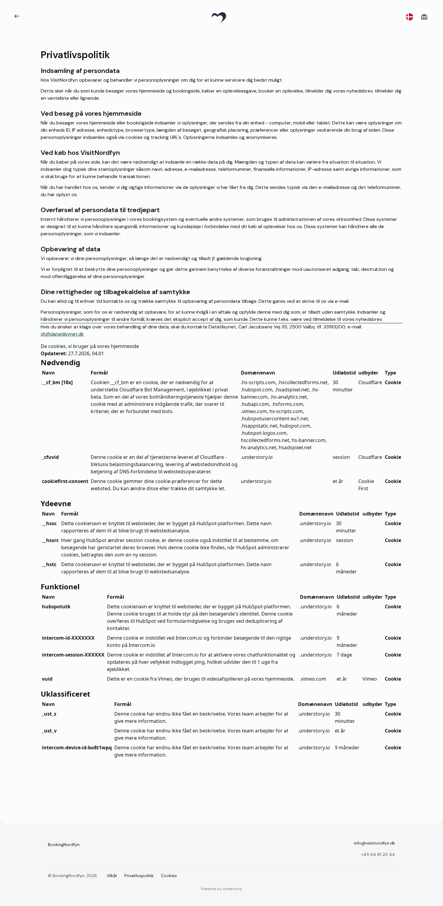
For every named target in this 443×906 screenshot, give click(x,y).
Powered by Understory (221, 888)
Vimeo (370, 679)
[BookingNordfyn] (221, 17)
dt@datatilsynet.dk (62, 334)
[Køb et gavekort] (424, 16)
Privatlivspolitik (139, 875)
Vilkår (112, 875)
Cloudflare (370, 382)
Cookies (169, 875)
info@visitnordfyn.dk (374, 843)
